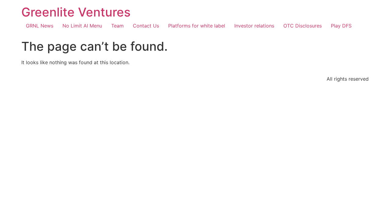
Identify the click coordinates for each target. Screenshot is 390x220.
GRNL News (39, 26)
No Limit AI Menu (82, 26)
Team (117, 26)
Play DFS (341, 26)
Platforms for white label (196, 26)
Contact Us (146, 26)
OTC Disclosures (302, 26)
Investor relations (254, 26)
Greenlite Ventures (75, 12)
